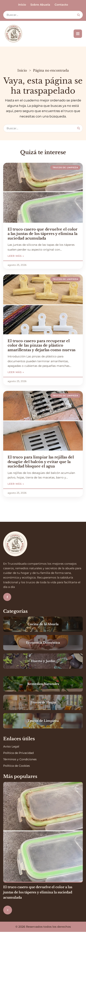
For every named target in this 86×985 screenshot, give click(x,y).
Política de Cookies (16, 766)
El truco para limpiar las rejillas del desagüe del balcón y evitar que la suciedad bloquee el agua (41, 461)
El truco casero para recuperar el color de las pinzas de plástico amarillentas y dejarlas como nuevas (41, 345)
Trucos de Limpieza (65, 167)
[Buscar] (78, 15)
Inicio (22, 4)
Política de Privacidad (18, 753)
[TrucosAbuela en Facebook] (7, 597)
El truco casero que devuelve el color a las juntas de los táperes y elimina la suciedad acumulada (42, 234)
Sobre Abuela (40, 4)
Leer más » (25, 255)
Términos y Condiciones (20, 759)
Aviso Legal (11, 746)
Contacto (61, 4)
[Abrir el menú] (78, 33)
